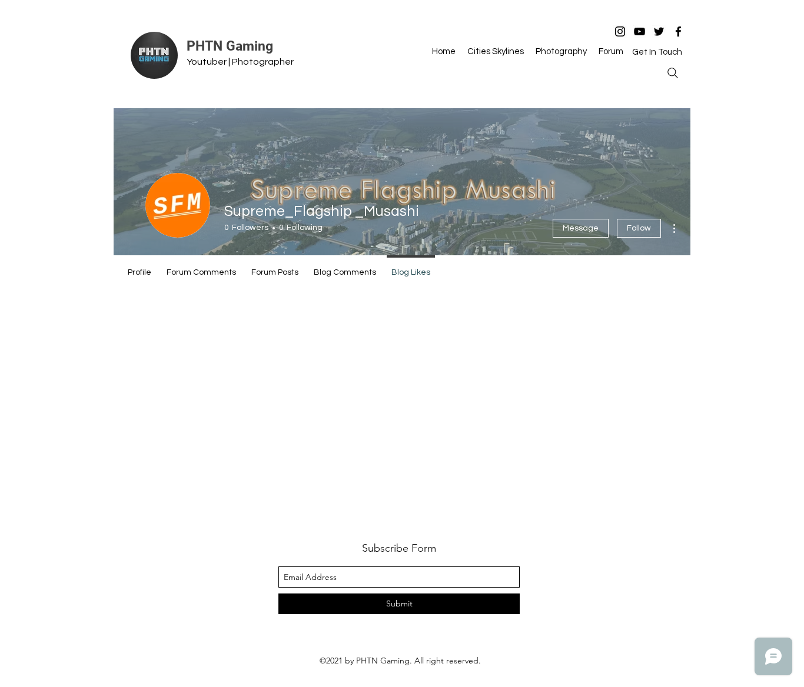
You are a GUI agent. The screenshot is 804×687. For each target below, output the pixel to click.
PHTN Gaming (230, 46)
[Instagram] (620, 31)
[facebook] (678, 31)
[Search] (672, 73)
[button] (657, 52)
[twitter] (659, 31)
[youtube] (639, 31)
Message (581, 228)
